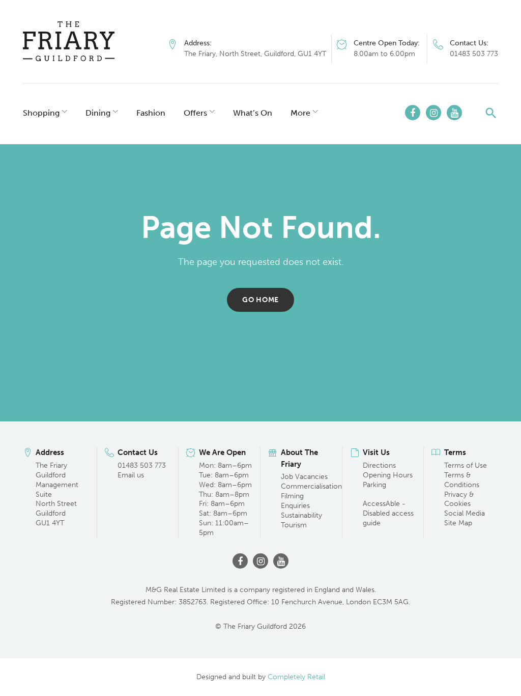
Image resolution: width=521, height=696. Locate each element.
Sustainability (301, 515)
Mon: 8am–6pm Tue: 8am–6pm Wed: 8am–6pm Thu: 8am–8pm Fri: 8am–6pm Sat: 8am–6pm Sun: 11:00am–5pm (225, 499)
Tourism (294, 525)
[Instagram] (433, 112)
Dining (97, 113)
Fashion (150, 113)
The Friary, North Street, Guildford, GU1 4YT (255, 53)
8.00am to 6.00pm (384, 53)
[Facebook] (412, 112)
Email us (131, 475)
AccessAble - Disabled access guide (388, 513)
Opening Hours (388, 475)
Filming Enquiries (295, 501)
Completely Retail (296, 677)
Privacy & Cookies (459, 499)
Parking (374, 484)
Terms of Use (465, 465)
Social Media (464, 513)
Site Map (458, 523)
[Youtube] (454, 112)
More (300, 113)
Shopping (41, 113)
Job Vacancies (304, 476)
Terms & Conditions (461, 480)
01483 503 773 (474, 53)
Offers (195, 113)
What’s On (252, 113)
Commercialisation (311, 486)
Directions (379, 465)
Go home (260, 300)
